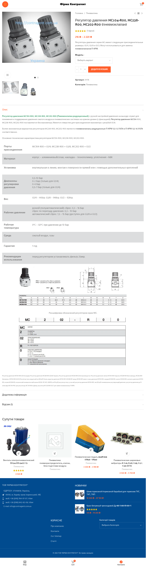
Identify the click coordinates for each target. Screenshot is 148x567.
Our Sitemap (56, 536)
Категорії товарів (107, 520)
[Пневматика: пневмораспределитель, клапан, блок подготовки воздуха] (55, 440)
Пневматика (92, 13)
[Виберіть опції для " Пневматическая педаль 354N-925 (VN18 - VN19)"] (91, 450)
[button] (5, 46)
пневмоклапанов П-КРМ (86, 49)
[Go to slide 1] (35, 77)
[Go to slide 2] (38, 77)
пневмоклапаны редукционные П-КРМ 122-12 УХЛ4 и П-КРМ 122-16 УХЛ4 (109, 129)
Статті (53, 541)
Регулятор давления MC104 (123, 119)
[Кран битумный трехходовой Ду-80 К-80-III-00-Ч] (79, 509)
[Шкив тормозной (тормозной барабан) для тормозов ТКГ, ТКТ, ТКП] (79, 495)
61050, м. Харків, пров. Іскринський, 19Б (23, 495)
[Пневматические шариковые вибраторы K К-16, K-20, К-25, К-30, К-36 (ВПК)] (127, 440)
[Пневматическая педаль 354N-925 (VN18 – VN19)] (91, 439)
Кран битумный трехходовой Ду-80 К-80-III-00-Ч (109, 505)
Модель (79, 55)
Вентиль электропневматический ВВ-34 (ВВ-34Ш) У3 (18, 461)
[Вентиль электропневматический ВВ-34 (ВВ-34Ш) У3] (18, 440)
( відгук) (90, 31)
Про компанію (57, 526)
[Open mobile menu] (5, 4)
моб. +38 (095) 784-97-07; (17, 498)
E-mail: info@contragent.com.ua (17, 506)
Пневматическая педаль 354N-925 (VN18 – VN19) (91, 458)
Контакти (55, 531)
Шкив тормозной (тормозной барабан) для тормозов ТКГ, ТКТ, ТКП (113, 493)
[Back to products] (138, 13)
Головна (79, 13)
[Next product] (142, 13)
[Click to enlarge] (7, 75)
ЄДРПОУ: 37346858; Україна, (17, 491)
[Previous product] (135, 13)
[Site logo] (73, 4)
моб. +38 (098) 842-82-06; (17, 502)
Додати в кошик (99, 69)
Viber (30, 498)
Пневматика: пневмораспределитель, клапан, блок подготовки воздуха (55, 463)
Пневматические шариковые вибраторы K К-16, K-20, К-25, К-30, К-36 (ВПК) (127, 463)
